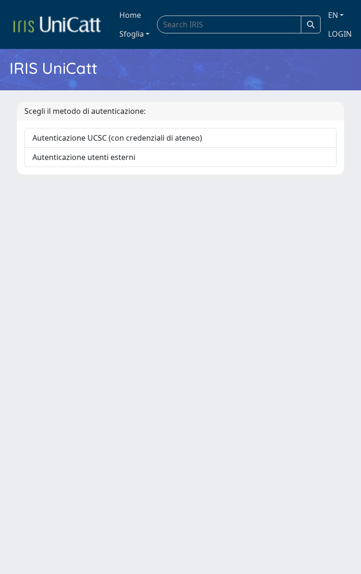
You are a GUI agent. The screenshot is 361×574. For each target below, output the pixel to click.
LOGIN (340, 34)
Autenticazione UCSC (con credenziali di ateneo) (117, 138)
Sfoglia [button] (131, 34)
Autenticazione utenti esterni (83, 157)
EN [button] (333, 15)
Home (130, 15)
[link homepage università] (57, 24)
